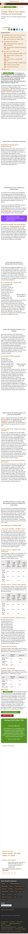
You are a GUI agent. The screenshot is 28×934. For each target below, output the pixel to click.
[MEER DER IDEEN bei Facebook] (8, 912)
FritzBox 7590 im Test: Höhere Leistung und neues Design (13, 13)
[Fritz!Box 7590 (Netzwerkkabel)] (20, 833)
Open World (9, 894)
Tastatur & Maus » (10, 7)
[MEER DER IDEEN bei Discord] (17, 912)
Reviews (13, 855)
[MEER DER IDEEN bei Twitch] (5, 912)
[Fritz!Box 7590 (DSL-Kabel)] (8, 824)
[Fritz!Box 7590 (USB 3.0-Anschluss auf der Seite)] (8, 797)
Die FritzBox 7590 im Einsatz (10, 41)
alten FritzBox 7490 (6, 211)
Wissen (11, 886)
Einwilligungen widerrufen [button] (20, 928)
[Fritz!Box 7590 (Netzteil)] (8, 833)
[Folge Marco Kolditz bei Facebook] (15, 872)
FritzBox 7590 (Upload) (11, 67)
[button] (9, 29)
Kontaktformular (4, 921)
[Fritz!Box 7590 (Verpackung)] (8, 751)
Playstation (5, 886)
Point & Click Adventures (7, 897)
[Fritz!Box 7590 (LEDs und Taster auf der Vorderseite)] (20, 779)
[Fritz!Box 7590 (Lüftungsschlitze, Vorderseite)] (8, 788)
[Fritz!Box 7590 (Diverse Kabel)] (8, 843)
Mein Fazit (5, 69)
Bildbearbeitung (15, 883)
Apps (20, 891)
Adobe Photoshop (19, 886)
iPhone (18, 853)
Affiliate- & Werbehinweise (15, 923)
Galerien (4, 853)
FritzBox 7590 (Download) (12, 64)
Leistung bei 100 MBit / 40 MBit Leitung (15, 53)
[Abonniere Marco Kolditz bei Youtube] (6, 872)
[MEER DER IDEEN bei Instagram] (11, 912)
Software (10, 889)
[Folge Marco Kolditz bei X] (9, 872)
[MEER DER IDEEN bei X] (14, 912)
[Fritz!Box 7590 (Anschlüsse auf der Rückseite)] (20, 797)
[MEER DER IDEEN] (14, 1)
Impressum (12, 921)
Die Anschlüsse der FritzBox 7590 (13, 39)
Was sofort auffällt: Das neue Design (12, 37)
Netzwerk (10, 311)
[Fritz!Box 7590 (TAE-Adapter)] (20, 824)
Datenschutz (8, 925)
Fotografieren (4, 899)
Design (15, 897)
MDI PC (8, 419)
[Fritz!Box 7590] (8, 760)
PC (9, 855)
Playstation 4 (4, 421)
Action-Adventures (19, 889)
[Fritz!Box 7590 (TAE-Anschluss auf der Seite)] (20, 788)
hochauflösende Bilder (6, 90)
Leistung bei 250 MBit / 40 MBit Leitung (15, 62)
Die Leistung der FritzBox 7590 (10, 51)
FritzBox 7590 (8, 73)
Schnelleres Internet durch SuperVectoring (13, 35)
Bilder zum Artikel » (8, 715)
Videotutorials (5, 891)
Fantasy (3, 894)
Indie (15, 894)
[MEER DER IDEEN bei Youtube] (2, 912)
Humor (19, 897)
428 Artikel (18, 869)
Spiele (3, 883)
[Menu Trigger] (3, 4)
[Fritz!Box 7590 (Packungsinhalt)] (8, 815)
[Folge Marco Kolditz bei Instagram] (12, 872)
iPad (15, 853)
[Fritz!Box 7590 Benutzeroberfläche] (20, 843)
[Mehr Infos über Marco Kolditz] (3, 872)
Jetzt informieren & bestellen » (10, 712)
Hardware (10, 853)
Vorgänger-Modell (14, 226)
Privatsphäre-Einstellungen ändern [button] (8, 927)
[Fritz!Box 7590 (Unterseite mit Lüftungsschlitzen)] (20, 806)
